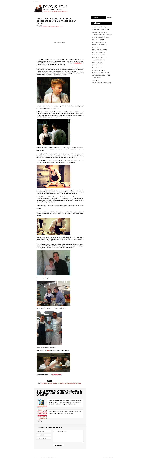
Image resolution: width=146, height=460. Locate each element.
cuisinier (62, 383)
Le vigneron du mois (98, 60)
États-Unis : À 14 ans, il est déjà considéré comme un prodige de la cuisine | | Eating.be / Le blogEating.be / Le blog (42, 415)
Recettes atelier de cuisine (100, 75)
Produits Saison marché (99, 72)
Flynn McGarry (78, 63)
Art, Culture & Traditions (99, 37)
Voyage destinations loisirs (100, 82)
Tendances (95, 77)
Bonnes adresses (45, 26)
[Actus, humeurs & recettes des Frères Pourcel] (50, 11)
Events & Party (96, 55)
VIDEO (48, 350)
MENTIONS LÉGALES (108, 457)
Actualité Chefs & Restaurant (101, 34)
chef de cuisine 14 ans (54, 383)
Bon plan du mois (97, 39)
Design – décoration (98, 50)
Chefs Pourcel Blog (45, 457)
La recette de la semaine (99, 57)
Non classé (95, 65)
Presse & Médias (55, 26)
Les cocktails (96, 62)
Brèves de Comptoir (98, 44)
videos (61, 26)
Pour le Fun (95, 67)
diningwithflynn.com (56, 374)
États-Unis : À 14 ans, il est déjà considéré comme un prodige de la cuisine (56, 21)
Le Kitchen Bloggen (42, 406)
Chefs (50, 26)
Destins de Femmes (97, 52)
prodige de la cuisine (76, 383)
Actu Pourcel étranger (99, 29)
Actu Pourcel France (98, 32)
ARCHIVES (36, 1)
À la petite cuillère (98, 27)
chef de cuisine (44, 383)
